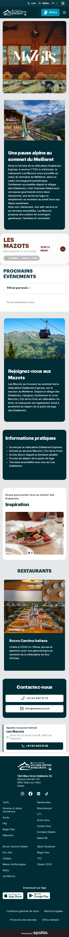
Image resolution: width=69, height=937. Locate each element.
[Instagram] (22, 794)
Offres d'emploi (50, 920)
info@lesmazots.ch (34, 708)
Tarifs (6, 802)
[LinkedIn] (39, 794)
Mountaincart (44, 808)
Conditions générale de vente (22, 911)
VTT (39, 814)
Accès (6, 818)
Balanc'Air (42, 838)
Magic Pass (9, 829)
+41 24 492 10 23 (34, 698)
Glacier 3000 (44, 864)
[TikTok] (47, 794)
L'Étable (7, 859)
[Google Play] (38, 895)
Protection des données (23, 920)
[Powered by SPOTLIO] (34, 933)
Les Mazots (9, 876)
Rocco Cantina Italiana (15, 847)
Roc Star (7, 853)
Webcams (8, 835)
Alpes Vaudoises (46, 847)
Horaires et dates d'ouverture (12, 810)
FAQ (5, 824)
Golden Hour (44, 826)
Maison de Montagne (14, 864)
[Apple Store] (13, 895)
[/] (14, 12)
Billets (53, 12)
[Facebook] (30, 794)
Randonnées (44, 802)
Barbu (6, 870)
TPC (39, 859)
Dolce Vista (43, 820)
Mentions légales (53, 911)
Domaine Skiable (46, 832)
